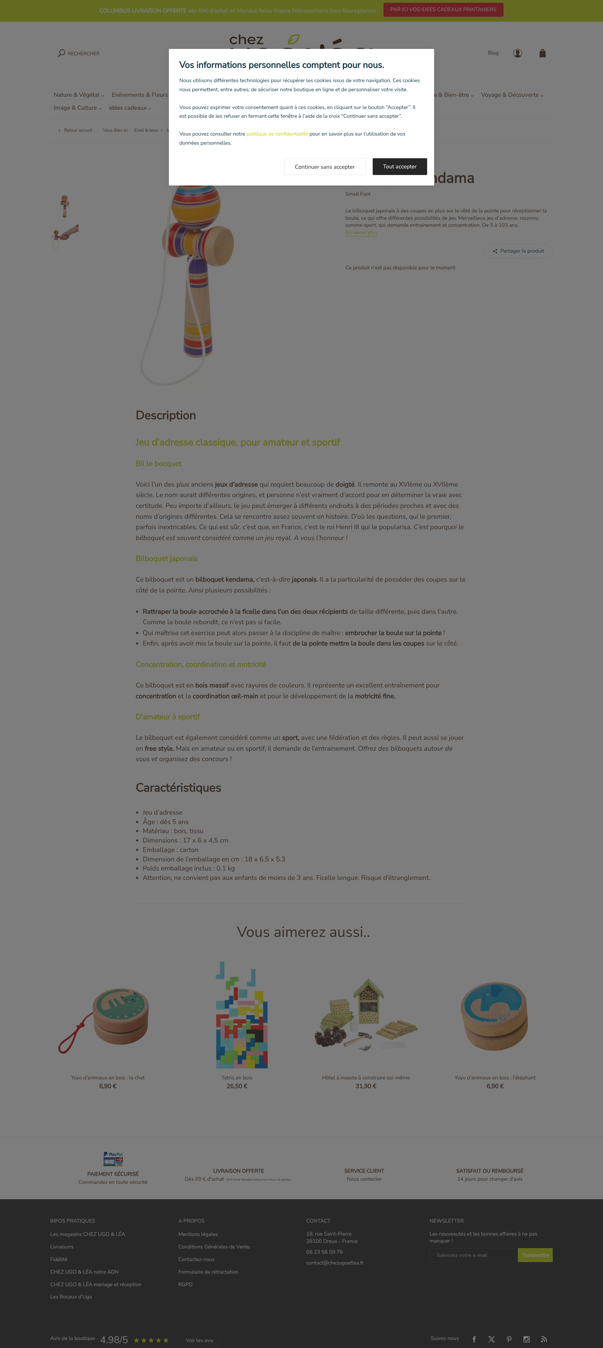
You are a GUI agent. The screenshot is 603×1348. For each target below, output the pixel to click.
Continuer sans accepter (325, 167)
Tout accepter (400, 166)
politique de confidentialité (277, 134)
